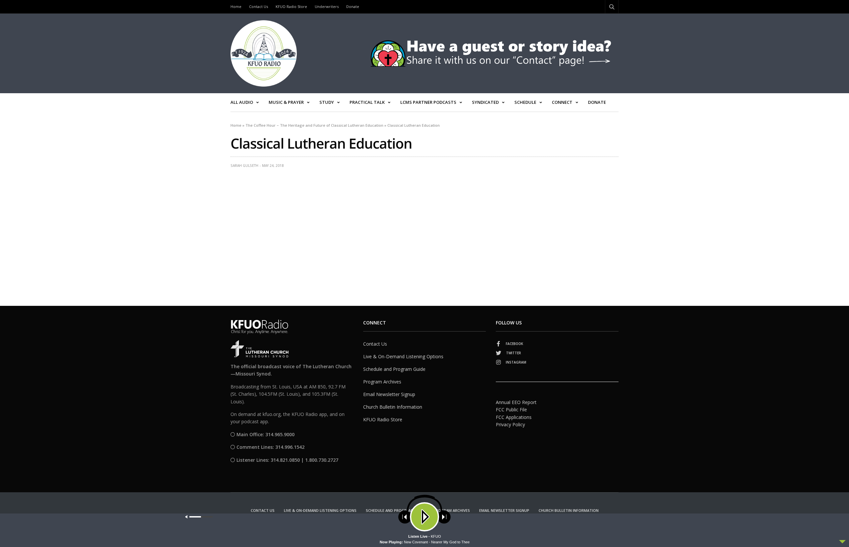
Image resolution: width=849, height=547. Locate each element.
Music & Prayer (286, 102)
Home (235, 6)
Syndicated (485, 102)
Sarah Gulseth (244, 165)
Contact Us (258, 6)
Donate (352, 6)
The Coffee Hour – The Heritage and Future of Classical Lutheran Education (314, 125)
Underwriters (327, 6)
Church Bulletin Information (392, 407)
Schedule (525, 102)
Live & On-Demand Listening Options (403, 356)
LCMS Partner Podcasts (428, 102)
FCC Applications (514, 417)
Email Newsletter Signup (389, 394)
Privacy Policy (510, 424)
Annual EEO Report (516, 402)
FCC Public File (511, 409)
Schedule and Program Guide (394, 369)
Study (326, 102)
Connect (562, 102)
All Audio (241, 102)
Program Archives (382, 381)
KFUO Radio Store (291, 6)
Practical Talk (367, 102)
